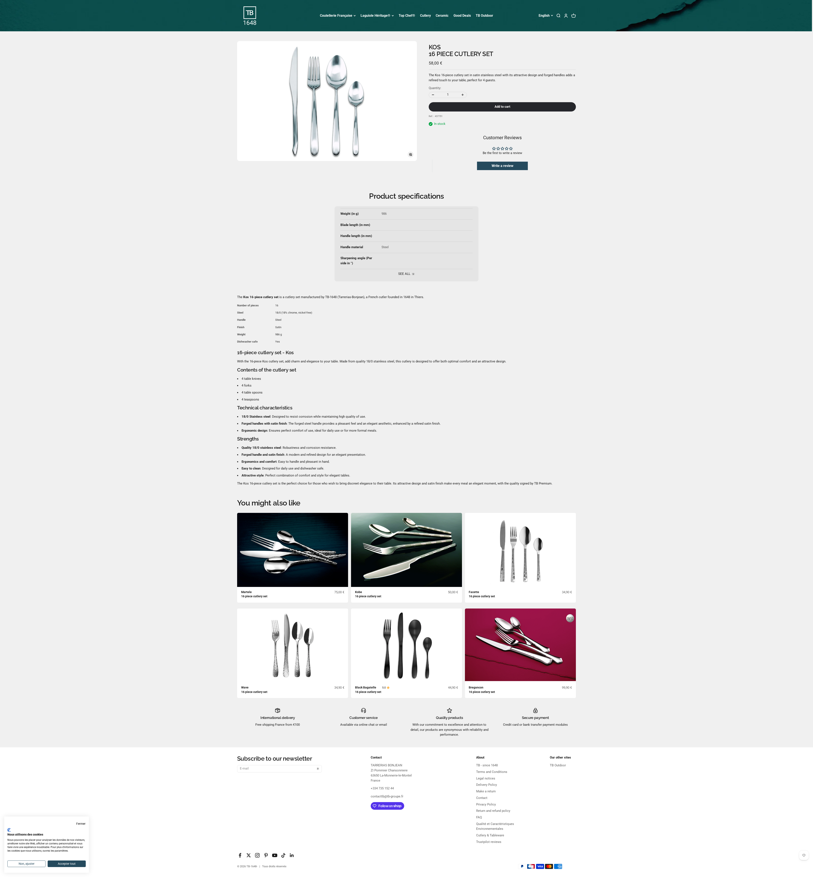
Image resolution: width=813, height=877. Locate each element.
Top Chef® (407, 16)
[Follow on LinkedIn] (292, 855)
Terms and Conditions (491, 772)
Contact (481, 798)
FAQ (479, 817)
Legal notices (485, 778)
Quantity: (435, 88)
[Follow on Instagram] (257, 855)
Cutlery (425, 16)
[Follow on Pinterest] (266, 855)
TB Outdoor (484, 16)
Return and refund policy (493, 811)
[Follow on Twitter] (249, 855)
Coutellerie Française (336, 16)
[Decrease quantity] (433, 95)
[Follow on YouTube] (275, 855)
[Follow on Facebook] (240, 855)
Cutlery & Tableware (490, 835)
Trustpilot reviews (488, 842)
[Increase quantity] (463, 95)
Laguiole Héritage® (375, 16)
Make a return (486, 791)
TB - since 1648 (487, 765)
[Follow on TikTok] (283, 855)
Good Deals (462, 16)
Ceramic (442, 16)
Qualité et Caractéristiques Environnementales (495, 826)
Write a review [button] (502, 166)
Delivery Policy (486, 785)
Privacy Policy (486, 804)
